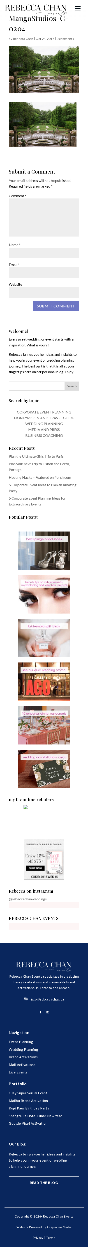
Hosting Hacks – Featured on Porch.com (40, 477)
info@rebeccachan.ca (47, 999)
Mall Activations (22, 1065)
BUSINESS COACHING (44, 435)
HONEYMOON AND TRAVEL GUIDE (44, 418)
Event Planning (21, 1042)
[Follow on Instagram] (47, 1012)
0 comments (65, 39)
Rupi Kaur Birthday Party (29, 1108)
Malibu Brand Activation (28, 1101)
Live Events (18, 1072)
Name (15, 244)
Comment (17, 195)
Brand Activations (23, 1057)
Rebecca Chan (23, 39)
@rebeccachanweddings (28, 899)
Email (14, 264)
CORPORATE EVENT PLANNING (44, 412)
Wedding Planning (23, 1049)
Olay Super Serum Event (28, 1093)
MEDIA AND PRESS (44, 429)
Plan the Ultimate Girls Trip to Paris (36, 456)
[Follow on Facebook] (40, 1012)
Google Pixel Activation (28, 1123)
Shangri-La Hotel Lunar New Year (35, 1116)
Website (15, 284)
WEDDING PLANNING (44, 423)
